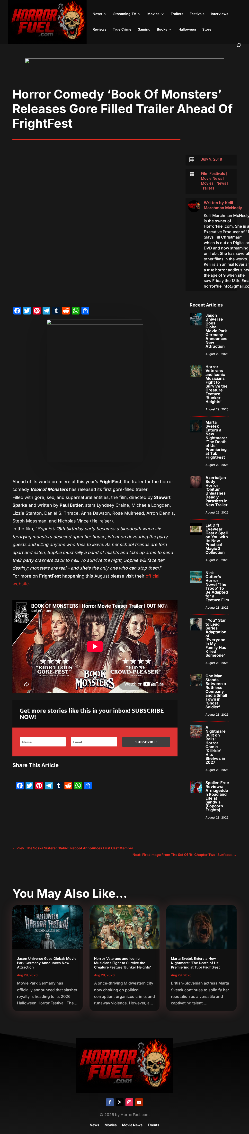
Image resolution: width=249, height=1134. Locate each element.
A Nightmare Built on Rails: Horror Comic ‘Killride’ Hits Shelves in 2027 (215, 745)
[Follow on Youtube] (139, 1102)
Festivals (197, 14)
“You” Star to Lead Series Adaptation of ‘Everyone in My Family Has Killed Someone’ (215, 638)
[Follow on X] (120, 1102)
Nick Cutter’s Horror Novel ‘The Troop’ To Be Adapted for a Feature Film (217, 586)
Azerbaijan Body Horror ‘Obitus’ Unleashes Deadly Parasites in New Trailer (216, 491)
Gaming (144, 29)
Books (162, 29)
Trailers (177, 14)
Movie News (211, 178)
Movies (153, 14)
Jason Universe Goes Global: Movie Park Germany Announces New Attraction (216, 331)
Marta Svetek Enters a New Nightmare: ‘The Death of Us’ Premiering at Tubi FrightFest (216, 440)
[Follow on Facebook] (110, 1102)
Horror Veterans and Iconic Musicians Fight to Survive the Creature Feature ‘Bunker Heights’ (216, 384)
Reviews (100, 29)
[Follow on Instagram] (129, 1102)
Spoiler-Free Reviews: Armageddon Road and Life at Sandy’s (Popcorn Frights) (217, 796)
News (97, 14)
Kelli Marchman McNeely (223, 205)
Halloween (187, 29)
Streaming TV (124, 14)
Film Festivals (213, 173)
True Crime (122, 29)
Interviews (219, 14)
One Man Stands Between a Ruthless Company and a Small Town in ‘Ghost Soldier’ (216, 691)
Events (153, 1125)
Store (206, 29)
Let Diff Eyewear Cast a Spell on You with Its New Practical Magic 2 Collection (216, 539)
